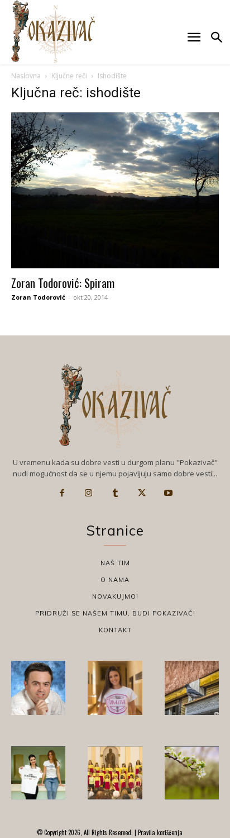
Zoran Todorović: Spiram (62, 282)
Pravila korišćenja (159, 832)
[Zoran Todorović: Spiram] (115, 190)
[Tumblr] (115, 493)
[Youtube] (168, 493)
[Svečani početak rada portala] (115, 773)
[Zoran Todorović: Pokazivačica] (192, 688)
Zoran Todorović (38, 297)
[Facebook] (62, 493)
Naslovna (26, 76)
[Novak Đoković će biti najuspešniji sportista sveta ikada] (38, 688)
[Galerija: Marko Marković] (192, 773)
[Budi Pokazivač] (38, 773)
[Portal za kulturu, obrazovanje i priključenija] (53, 31)
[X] (141, 493)
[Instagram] (88, 493)
